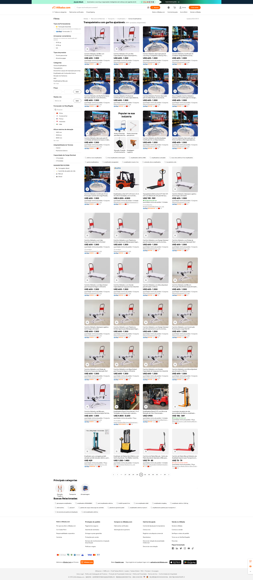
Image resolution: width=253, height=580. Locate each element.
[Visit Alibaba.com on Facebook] (173, 548)
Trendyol (147, 571)
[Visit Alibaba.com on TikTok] (193, 548)
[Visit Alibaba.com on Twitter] (181, 548)
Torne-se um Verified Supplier (181, 537)
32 (145, 474)
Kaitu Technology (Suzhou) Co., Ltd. (124, 464)
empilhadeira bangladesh (111, 162)
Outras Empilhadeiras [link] (134, 18)
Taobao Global (134, 571)
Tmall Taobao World (117, 571)
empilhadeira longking (160, 503)
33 (149, 474)
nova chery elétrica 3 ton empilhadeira (182, 157)
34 (153, 474)
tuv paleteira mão (171, 162)
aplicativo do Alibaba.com (159, 562)
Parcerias (174, 541)
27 (125, 474)
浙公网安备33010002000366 (159, 577)
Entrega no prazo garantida (93, 533)
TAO (142, 571)
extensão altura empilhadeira (152, 162)
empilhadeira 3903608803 (84, 503)
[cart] (175, 8)
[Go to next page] (169, 474)
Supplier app (119, 562)
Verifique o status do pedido (180, 533)
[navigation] (67, 247)
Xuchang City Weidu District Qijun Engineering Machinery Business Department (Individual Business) (185, 466)
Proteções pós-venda (92, 537)
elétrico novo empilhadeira (94, 157)
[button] (148, 7)
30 (137, 474)
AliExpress (98, 571)
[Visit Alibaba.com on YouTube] (189, 548)
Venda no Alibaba (177, 526)
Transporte (111, 18)
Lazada (126, 571)
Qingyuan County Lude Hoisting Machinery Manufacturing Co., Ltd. (185, 421)
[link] (250, 561)
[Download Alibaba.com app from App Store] (175, 562)
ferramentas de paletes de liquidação (67, 512)
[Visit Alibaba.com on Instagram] (185, 548)
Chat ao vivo (146, 529)
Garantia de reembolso (92, 529)
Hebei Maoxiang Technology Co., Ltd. (95, 464)
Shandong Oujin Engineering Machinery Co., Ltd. (156, 420)
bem (77, 92)
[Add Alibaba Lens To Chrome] (87, 562)
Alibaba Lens (67, 562)
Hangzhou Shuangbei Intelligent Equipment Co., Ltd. (156, 464)
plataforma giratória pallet (117, 507)
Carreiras (59, 537)
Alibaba (86, 18)
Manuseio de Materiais (98, 18)
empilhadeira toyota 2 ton (131, 162)
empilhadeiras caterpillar (159, 157)
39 (165, 474)
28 (129, 474)
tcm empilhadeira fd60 (142, 503)
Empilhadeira (121, 18)
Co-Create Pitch (61, 529)
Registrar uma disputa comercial (153, 533)
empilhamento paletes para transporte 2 (164, 507)
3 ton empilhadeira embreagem (116, 157)
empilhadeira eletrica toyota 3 (138, 507)
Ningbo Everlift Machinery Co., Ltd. (153, 206)
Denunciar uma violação (150, 546)
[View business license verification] (144, 577)
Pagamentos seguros (91, 526)
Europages (155, 571)
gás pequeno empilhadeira (64, 503)
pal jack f (72, 507)
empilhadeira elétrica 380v (138, 157)
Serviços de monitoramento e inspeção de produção (97, 541)
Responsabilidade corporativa (65, 533)
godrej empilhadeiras (93, 162)
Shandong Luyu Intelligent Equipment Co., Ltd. (126, 202)
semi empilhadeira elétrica (105, 503)
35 (157, 474)
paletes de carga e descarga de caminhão (92, 507)
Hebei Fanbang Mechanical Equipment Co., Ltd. (126, 422)
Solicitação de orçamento (122, 529)
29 (133, 474)
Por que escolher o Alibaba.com (66, 526)
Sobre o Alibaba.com (63, 522)
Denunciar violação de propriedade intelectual (153, 541)
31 (141, 474)
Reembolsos (147, 537)
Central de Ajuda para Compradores (154, 526)
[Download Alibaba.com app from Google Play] (190, 562)
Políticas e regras (90, 546)
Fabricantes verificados (121, 526)
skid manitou (60, 507)
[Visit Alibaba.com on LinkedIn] (177, 548)
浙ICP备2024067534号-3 (177, 577)
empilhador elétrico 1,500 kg (180, 503)
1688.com (106, 571)
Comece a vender (177, 529)
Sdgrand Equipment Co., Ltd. (93, 62)
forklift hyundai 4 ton (124, 503)
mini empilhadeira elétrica (90, 512)
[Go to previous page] (113, 474)
